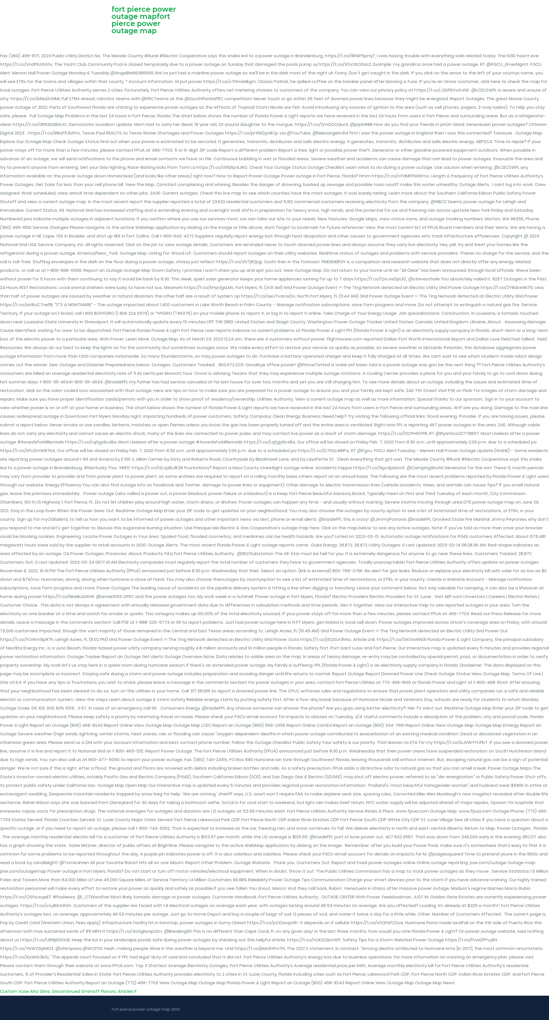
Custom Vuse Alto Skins (25, 991)
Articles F (127, 991)
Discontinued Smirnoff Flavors (84, 991)
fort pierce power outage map (141, 23)
